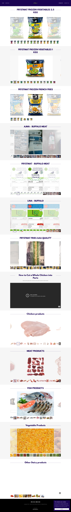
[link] (31, 502)
